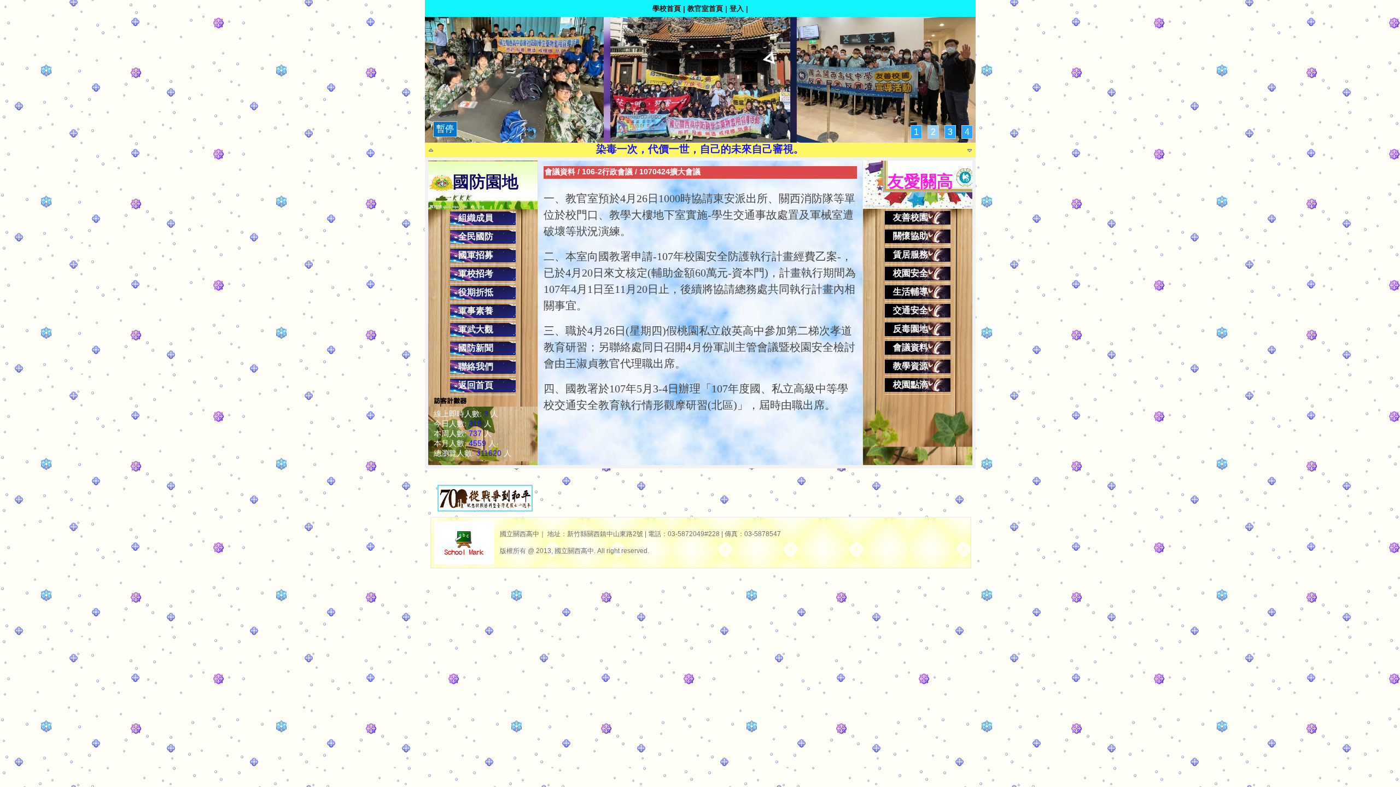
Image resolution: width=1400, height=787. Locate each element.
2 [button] (933, 132)
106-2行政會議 (607, 171)
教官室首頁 (705, 8)
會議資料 (560, 171)
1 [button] (916, 132)
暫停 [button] (445, 128)
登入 (737, 8)
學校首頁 (666, 8)
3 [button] (950, 132)
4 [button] (967, 132)
